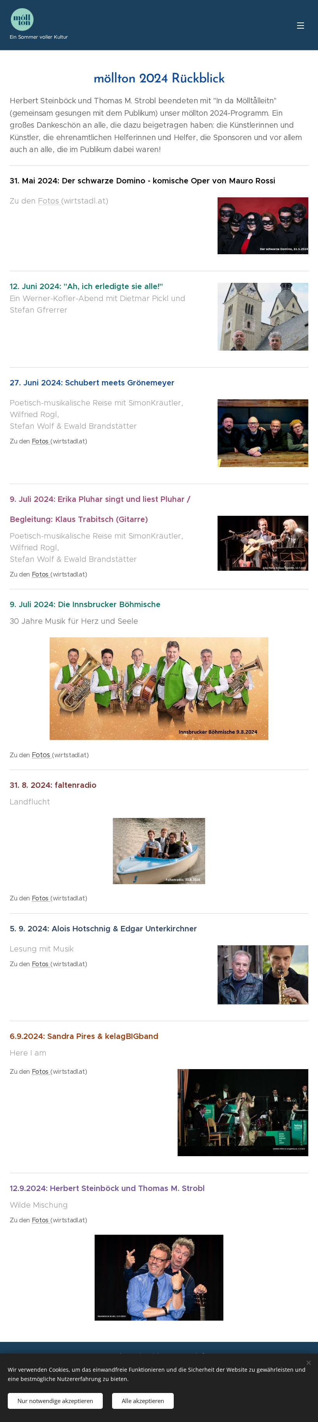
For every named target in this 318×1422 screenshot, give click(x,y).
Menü (300, 25)
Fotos (49, 200)
